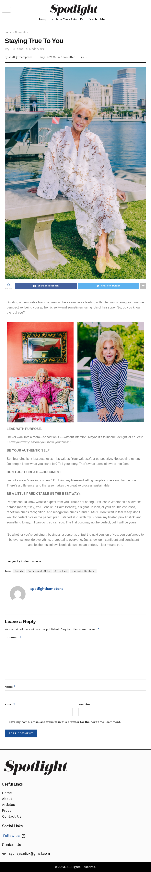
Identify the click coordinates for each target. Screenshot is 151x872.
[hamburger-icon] (6, 10)
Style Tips (60, 571)
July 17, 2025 (48, 57)
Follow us (12, 835)
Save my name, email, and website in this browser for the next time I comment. (65, 721)
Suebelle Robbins (83, 571)
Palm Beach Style (39, 571)
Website (84, 704)
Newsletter (21, 32)
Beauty (19, 571)
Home (8, 32)
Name (10, 686)
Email (10, 704)
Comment (13, 637)
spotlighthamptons (20, 57)
